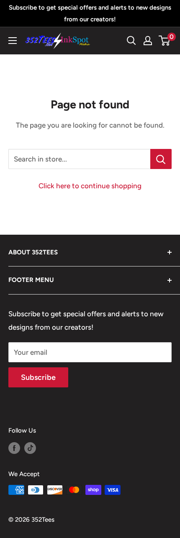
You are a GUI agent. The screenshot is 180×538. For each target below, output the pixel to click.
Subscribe (38, 377)
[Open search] (131, 40)
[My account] (148, 40)
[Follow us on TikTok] (30, 447)
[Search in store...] (161, 159)
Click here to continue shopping (90, 186)
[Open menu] (12, 40)
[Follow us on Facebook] (14, 447)
